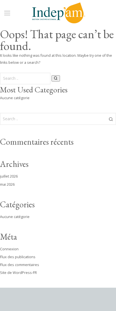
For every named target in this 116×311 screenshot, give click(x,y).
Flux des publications (17, 257)
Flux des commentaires (19, 264)
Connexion (9, 249)
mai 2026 (7, 184)
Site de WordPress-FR (18, 272)
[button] (56, 78)
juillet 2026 (9, 176)
